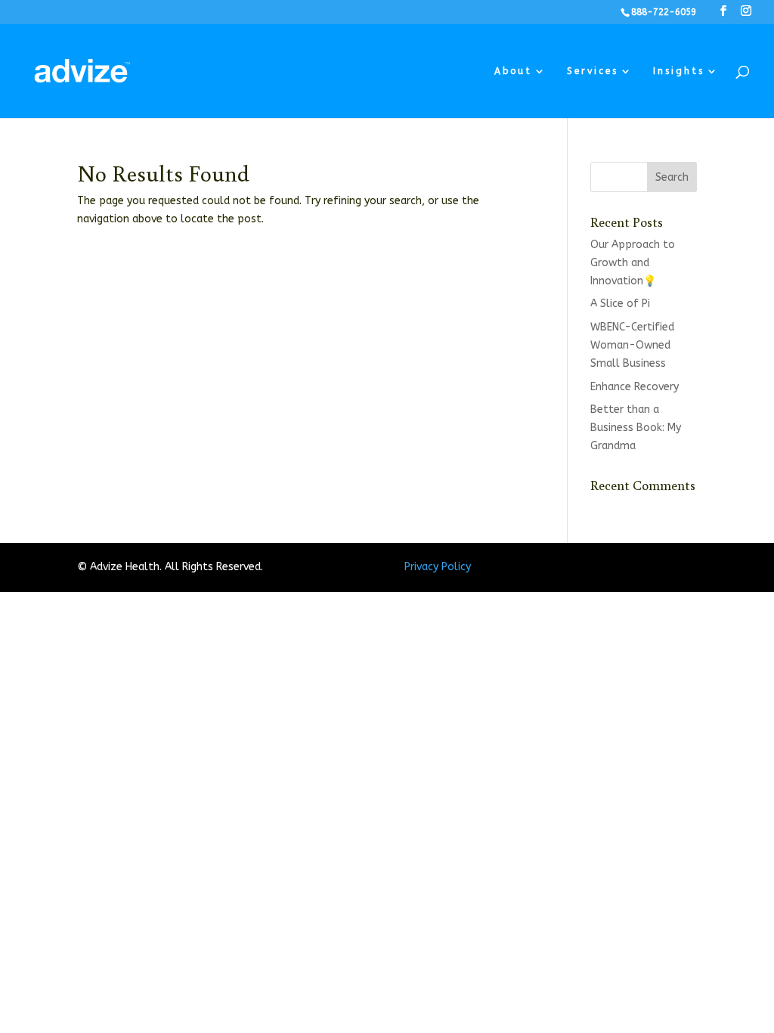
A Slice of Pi (620, 303)
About (513, 71)
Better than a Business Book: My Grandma (635, 427)
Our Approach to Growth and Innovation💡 (632, 262)
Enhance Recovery (634, 386)
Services (592, 71)
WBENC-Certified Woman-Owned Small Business (632, 345)
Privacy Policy (437, 566)
